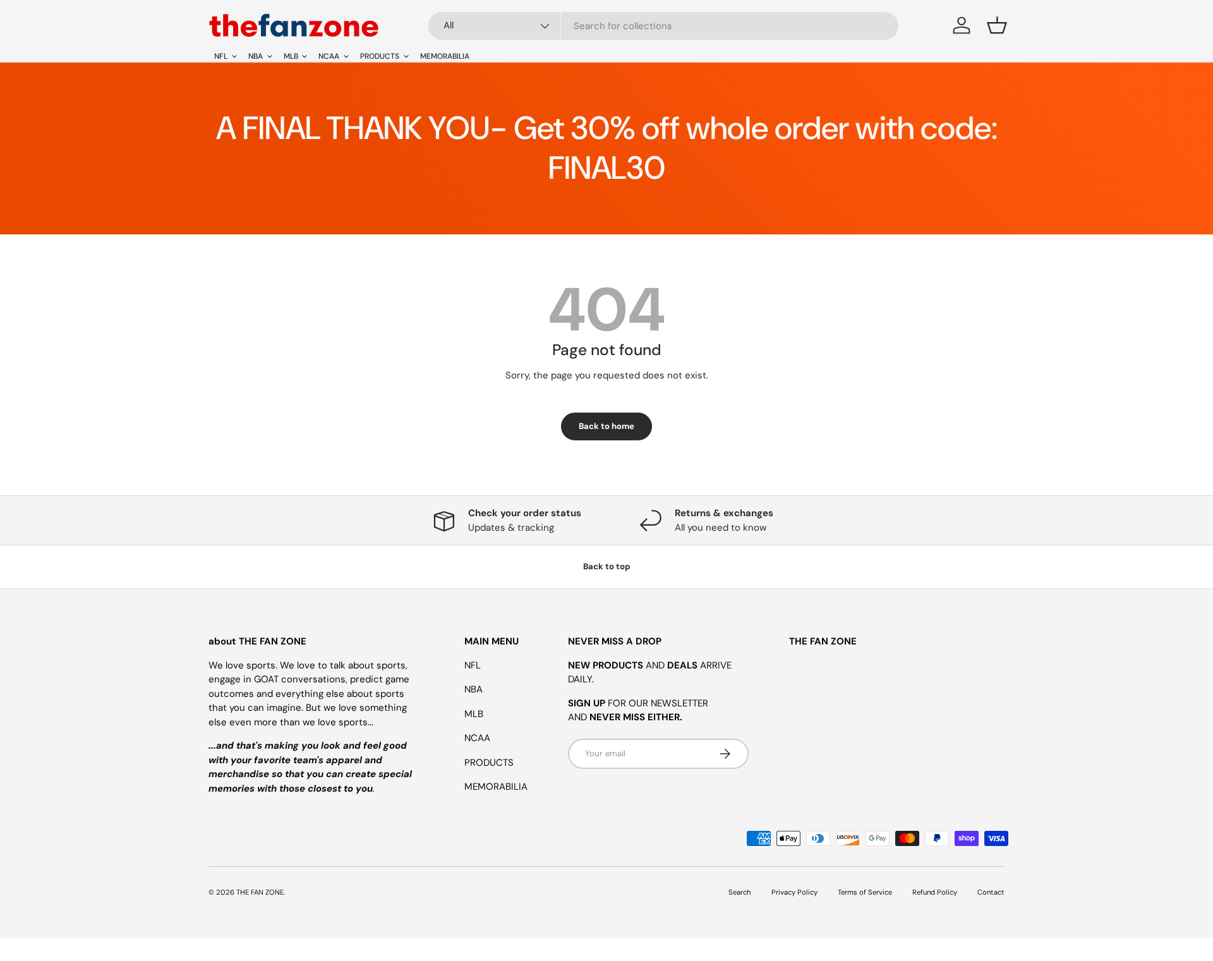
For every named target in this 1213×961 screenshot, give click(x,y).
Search (739, 892)
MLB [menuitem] (291, 56)
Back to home (606, 426)
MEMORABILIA (496, 786)
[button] (997, 25)
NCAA (477, 738)
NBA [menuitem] (255, 56)
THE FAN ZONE (260, 892)
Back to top (607, 566)
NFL (472, 665)
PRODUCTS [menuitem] (379, 56)
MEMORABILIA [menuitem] (444, 56)
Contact (991, 892)
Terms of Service (865, 892)
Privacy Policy (794, 892)
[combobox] (663, 26)
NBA (473, 689)
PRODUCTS (489, 762)
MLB (473, 714)
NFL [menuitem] (220, 56)
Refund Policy (934, 892)
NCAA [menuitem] (328, 56)
